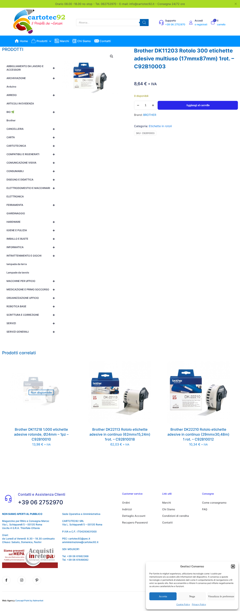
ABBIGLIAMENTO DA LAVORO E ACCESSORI (31, 68)
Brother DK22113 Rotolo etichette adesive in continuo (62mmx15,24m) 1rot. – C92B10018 (119, 434)
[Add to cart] (146, 366)
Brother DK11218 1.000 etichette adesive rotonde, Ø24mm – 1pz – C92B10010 (41, 434)
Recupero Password (135, 522)
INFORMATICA (31, 247)
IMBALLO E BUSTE (31, 239)
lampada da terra (17, 264)
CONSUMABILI (31, 171)
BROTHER (149, 115)
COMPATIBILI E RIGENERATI (31, 154)
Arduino (11, 86)
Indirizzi (127, 509)
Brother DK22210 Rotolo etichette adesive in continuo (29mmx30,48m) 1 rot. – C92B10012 (198, 434)
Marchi (166, 502)
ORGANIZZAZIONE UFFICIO (31, 298)
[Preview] (68, 373)
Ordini (126, 502)
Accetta (163, 596)
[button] (233, 566)
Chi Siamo (168, 509)
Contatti (167, 522)
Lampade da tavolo (18, 272)
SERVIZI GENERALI (31, 332)
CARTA (31, 137)
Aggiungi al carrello (198, 105)
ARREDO (31, 95)
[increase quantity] (153, 105)
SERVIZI (31, 323)
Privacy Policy (199, 604)
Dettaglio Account (133, 516)
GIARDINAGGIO (16, 213)
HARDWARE (31, 222)
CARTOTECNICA (31, 146)
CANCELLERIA (31, 129)
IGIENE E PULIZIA (31, 230)
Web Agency (8, 600)
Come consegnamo (214, 502)
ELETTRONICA (15, 196)
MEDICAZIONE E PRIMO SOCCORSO (31, 289)
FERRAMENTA (31, 205)
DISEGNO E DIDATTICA (31, 179)
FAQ (204, 509)
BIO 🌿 (31, 112)
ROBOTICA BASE (31, 306)
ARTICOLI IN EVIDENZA (20, 103)
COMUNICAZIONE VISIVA (31, 163)
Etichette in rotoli (160, 126)
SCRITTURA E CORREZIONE (31, 315)
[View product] (68, 366)
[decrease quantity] (138, 105)
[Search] (144, 22)
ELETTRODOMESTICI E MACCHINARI (31, 188)
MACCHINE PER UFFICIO (31, 281)
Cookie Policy (183, 604)
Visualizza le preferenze (221, 596)
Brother (11, 120)
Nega (192, 596)
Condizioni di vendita (175, 516)
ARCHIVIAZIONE (31, 78)
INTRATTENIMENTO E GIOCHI (31, 256)
